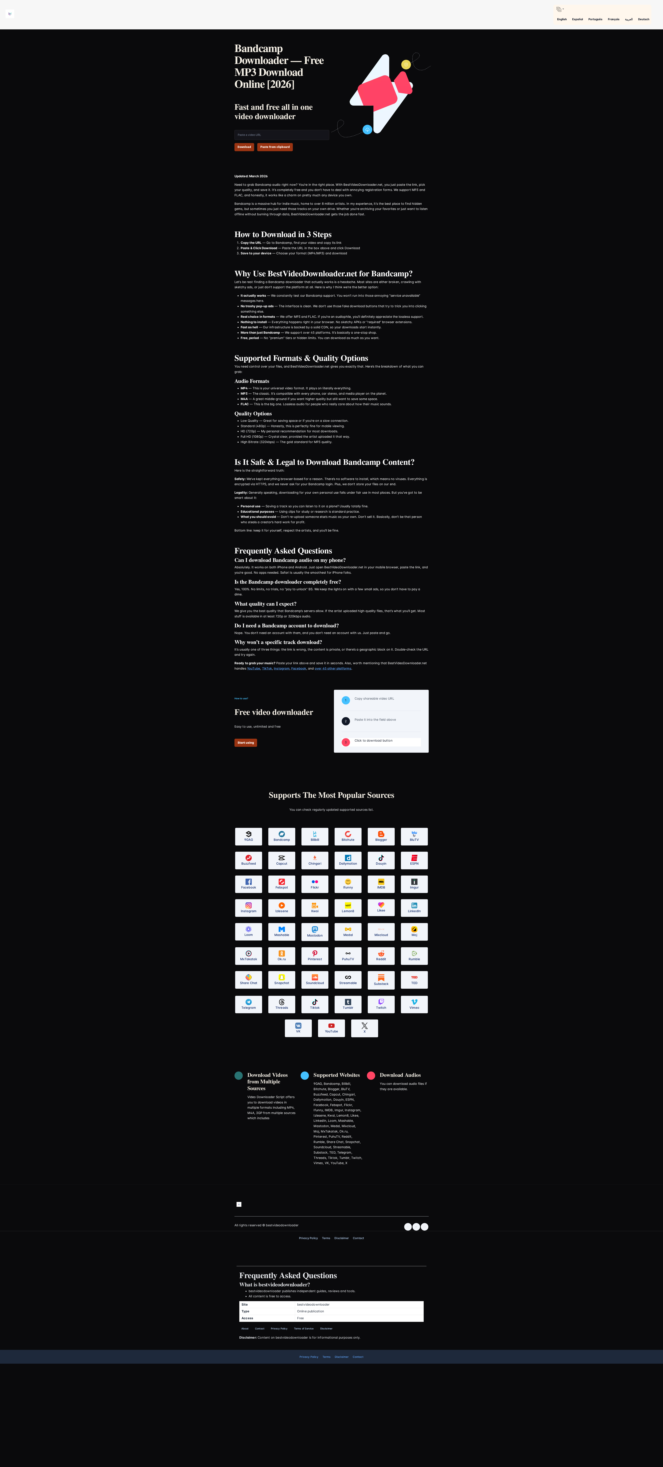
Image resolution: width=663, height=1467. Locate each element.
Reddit (381, 959)
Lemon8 (348, 911)
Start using (246, 742)
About (244, 1328)
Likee (381, 910)
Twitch (381, 1007)
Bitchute (348, 839)
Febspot (282, 887)
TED (414, 983)
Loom (248, 935)
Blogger (381, 839)
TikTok (267, 668)
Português (595, 19)
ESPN (414, 863)
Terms (326, 1238)
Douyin (381, 863)
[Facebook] (408, 1227)
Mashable (281, 935)
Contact (358, 1238)
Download (244, 147)
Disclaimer (341, 1238)
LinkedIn (414, 911)
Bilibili (315, 839)
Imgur (414, 887)
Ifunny (348, 887)
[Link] (10, 14)
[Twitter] (416, 1227)
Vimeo (414, 1007)
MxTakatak (248, 959)
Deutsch (643, 19)
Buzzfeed (248, 863)
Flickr (315, 887)
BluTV (414, 839)
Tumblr (348, 1007)
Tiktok (315, 1007)
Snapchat (281, 983)
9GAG (248, 839)
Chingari (315, 863)
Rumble (414, 959)
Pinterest (315, 959)
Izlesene (281, 911)
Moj (414, 935)
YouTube (253, 668)
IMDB (381, 887)
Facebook (298, 668)
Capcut (281, 863)
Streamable (348, 983)
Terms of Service (304, 1328)
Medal (348, 935)
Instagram (282, 668)
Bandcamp (282, 839)
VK (298, 1031)
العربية (629, 19)
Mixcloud (381, 935)
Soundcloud (315, 983)
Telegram (248, 1007)
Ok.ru (282, 959)
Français (613, 19)
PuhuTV (348, 959)
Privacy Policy (308, 1238)
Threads (281, 1007)
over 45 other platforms (333, 668)
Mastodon (315, 935)
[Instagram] (424, 1227)
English (562, 19)
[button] (602, 9)
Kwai (315, 911)
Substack (381, 984)
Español (577, 19)
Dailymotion (348, 863)
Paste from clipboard (275, 147)
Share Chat (248, 983)
